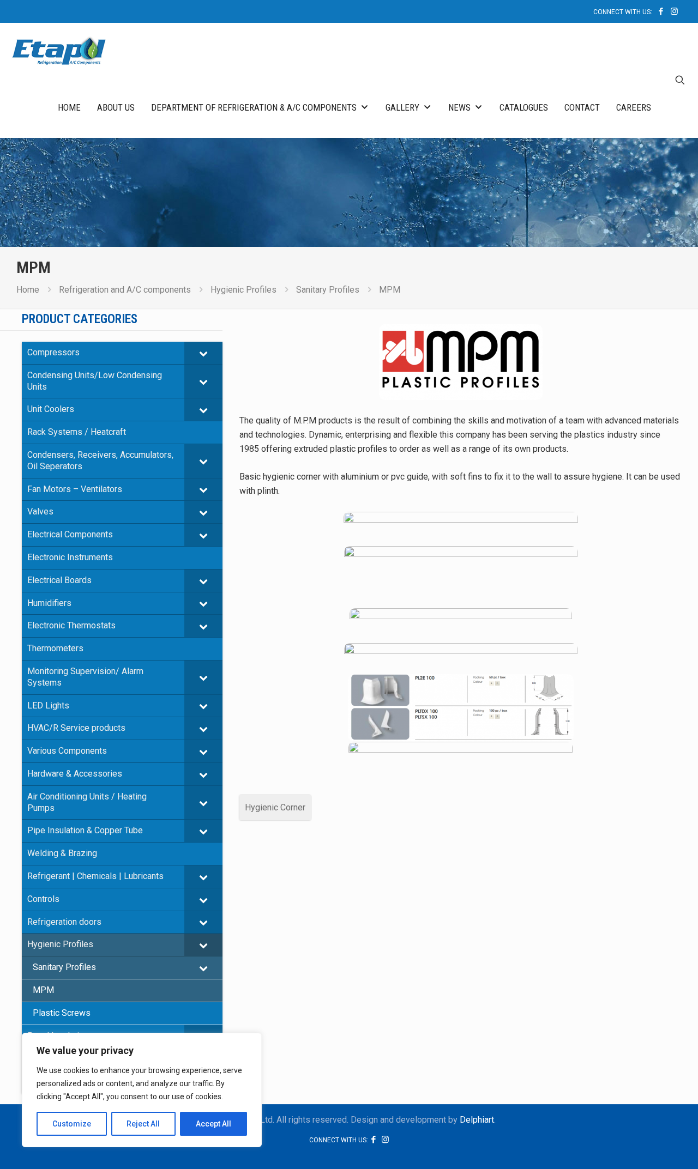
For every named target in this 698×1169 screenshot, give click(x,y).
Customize (71, 1123)
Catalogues (524, 107)
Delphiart (477, 1120)
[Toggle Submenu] (203, 353)
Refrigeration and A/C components (125, 289)
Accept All (213, 1123)
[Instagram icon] (674, 11)
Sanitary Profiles (327, 289)
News (459, 107)
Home (69, 107)
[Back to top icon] (645, 1146)
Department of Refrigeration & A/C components (254, 107)
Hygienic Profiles (243, 289)
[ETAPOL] (59, 50)
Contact (582, 107)
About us (116, 107)
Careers (633, 107)
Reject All (143, 1123)
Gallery (402, 107)
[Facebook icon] (661, 11)
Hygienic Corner (275, 807)
